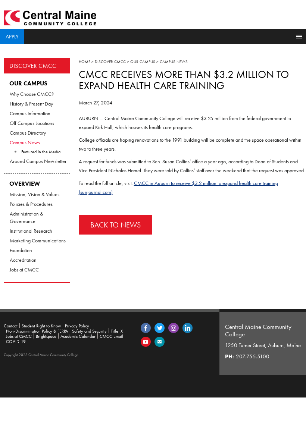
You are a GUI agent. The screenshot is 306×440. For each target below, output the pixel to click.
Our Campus (28, 83)
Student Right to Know (41, 326)
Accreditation (23, 260)
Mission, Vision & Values (34, 194)
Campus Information (30, 113)
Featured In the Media (40, 152)
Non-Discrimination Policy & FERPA (37, 331)
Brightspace (46, 336)
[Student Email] (159, 341)
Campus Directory (28, 132)
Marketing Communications (38, 240)
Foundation (21, 250)
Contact (11, 326)
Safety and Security (89, 331)
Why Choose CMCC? (32, 94)
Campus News (25, 142)
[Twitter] (159, 327)
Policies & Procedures (31, 204)
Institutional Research (31, 230)
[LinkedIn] (187, 327)
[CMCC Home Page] (50, 17)
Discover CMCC (32, 66)
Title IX (117, 331)
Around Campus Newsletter (38, 161)
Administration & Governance (26, 217)
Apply (12, 36)
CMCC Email (111, 336)
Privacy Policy (77, 326)
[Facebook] (146, 327)
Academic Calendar (78, 336)
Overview (24, 184)
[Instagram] (173, 327)
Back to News (115, 225)
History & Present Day (31, 103)
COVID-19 (16, 342)
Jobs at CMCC (24, 269)
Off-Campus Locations (32, 123)
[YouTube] (146, 341)
